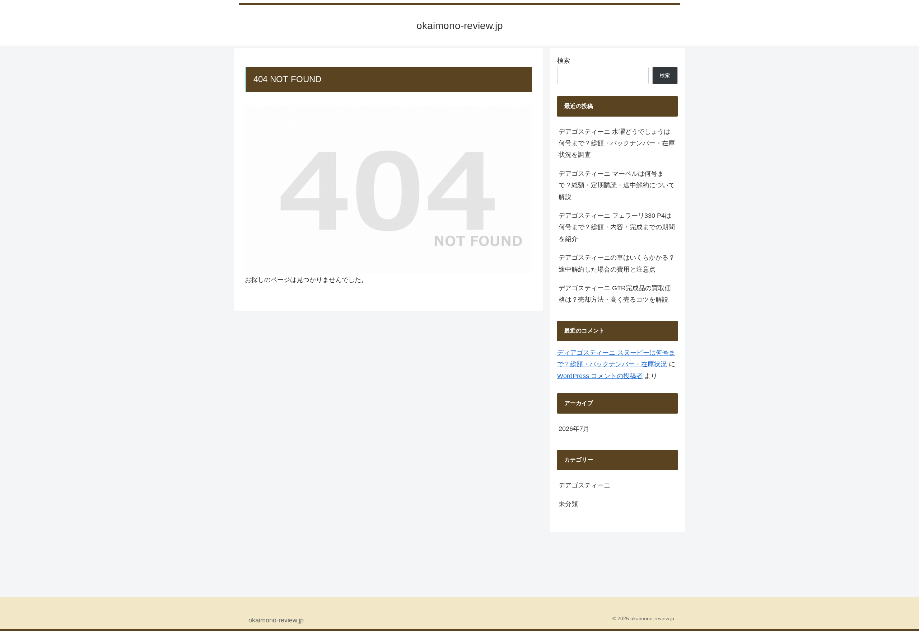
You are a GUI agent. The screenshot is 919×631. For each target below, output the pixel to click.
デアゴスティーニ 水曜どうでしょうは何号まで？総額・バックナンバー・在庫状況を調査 (617, 143)
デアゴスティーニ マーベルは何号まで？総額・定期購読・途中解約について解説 (617, 185)
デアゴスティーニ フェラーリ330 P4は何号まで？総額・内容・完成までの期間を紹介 (617, 227)
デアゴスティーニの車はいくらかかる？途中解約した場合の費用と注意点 (617, 263)
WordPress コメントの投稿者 (600, 376)
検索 (563, 60)
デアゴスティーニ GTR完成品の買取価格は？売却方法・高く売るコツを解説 (615, 293)
